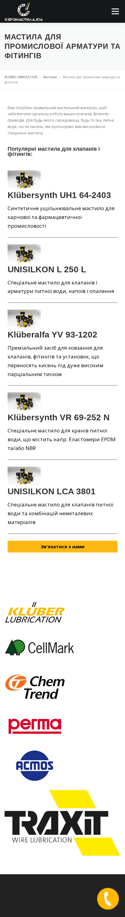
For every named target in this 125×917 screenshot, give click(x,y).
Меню (115, 11)
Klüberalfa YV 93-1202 (52, 334)
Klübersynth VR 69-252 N (59, 417)
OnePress (91, 896)
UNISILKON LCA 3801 (52, 491)
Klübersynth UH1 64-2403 (59, 195)
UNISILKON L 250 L (47, 269)
